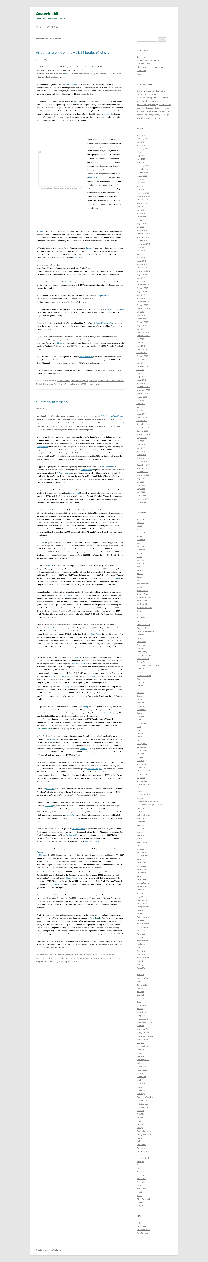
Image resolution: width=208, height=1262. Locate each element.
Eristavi (60, 343)
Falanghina (141, 723)
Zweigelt (140, 1206)
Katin (73, 604)
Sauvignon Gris (143, 1032)
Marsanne (93, 380)
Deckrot (140, 699)
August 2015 (142, 325)
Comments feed (143, 1229)
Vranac (139, 1195)
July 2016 (140, 312)
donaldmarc (94, 384)
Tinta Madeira (142, 1114)
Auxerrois (141, 563)
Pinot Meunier (143, 957)
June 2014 (141, 342)
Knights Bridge (103, 295)
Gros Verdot (142, 781)
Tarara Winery (83, 706)
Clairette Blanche (144, 675)
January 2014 (142, 352)
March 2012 (141, 380)
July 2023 (140, 152)
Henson (116, 578)
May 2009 (141, 488)
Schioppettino (142, 1046)
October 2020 (142, 220)
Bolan (65, 312)
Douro (139, 713)
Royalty (140, 1008)
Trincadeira (141, 1144)
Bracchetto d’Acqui (144, 607)
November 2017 (143, 284)
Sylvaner (140, 1073)
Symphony (141, 1076)
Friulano (140, 733)
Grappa (140, 757)
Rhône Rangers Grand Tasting (112, 416)
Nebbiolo (140, 889)
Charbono (141, 648)
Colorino (140, 682)
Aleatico (140, 529)
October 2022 (142, 172)
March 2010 (141, 454)
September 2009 (143, 475)
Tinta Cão (140, 1110)
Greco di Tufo (142, 764)
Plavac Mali (141, 968)
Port (138, 971)
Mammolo (141, 818)
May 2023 (141, 155)
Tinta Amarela (142, 1100)
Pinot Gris (141, 954)
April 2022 (141, 186)
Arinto (139, 553)
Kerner (139, 787)
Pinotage (140, 964)
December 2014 (143, 335)
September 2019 (143, 244)
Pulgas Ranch (70, 281)
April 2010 (141, 451)
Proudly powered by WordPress (48, 1250)
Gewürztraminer (143, 747)
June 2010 (141, 444)
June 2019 (141, 250)
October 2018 (142, 267)
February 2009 (143, 499)
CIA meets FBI (142, 57)
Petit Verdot (109, 380)
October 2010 (142, 431)
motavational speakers (146, 104)
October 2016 (142, 305)
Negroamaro (142, 900)
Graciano (140, 753)
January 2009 (142, 502)
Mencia (140, 832)
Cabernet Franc (63, 380)
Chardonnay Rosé (144, 655)
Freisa (139, 730)
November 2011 (143, 390)
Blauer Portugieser (144, 597)
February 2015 (143, 332)
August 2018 (142, 274)
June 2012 (141, 373)
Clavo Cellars (51, 739)
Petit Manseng (52, 958)
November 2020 (143, 216)
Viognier (39, 961)
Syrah (61, 384)
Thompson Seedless (145, 1097)
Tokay (139, 1121)
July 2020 (140, 227)
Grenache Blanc (98, 954)
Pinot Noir (119, 380)
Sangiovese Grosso (144, 1019)
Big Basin (74, 771)
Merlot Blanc (142, 842)
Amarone (140, 546)
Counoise (78, 954)
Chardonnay (142, 651)
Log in (139, 1222)
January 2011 (142, 420)
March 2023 (141, 162)
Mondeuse (141, 852)
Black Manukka (143, 583)
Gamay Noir (142, 743)
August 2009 (142, 478)
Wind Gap (90, 489)
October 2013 (142, 356)
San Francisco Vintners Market (85, 66)
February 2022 (143, 193)
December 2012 (143, 366)
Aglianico (140, 522)
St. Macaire (141, 1066)
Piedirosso (141, 944)
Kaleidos (67, 595)
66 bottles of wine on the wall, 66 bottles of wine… (72, 52)
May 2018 (141, 278)
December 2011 (143, 386)
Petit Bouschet (143, 923)
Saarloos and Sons (73, 835)
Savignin (140, 1042)
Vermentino (142, 1172)
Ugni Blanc (141, 1155)
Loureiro (140, 808)
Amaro (139, 543)
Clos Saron (49, 805)
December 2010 (143, 424)
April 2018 (141, 281)
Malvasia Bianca (143, 815)
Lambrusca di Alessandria (147, 801)
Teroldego (141, 1093)
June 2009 (141, 485)
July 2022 (140, 179)
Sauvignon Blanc (51, 384)
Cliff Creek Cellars (78, 663)
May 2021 (141, 210)
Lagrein (140, 798)
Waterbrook (45, 696)
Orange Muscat (143, 906)
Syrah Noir (141, 1083)
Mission (140, 845)
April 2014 (141, 346)
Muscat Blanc (142, 879)
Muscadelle (141, 872)
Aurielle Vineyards (70, 84)
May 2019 (141, 254)
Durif (139, 719)
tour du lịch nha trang (146, 111)
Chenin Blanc (142, 662)
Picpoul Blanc (142, 940)
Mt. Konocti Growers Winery (104, 323)
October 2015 (142, 322)
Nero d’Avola (142, 903)
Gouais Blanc (142, 750)
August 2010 (142, 437)
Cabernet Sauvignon (79, 380)
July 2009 (140, 482)
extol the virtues (108, 466)
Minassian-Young (89, 631)
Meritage (140, 835)
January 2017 (142, 298)
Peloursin (140, 920)
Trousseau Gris (143, 1151)
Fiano (139, 726)
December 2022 (143, 169)
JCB (94, 271)
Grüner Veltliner (143, 784)
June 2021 (141, 206)
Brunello (140, 611)
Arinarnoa (141, 550)
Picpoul (140, 937)
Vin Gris (140, 1185)
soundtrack (77, 257)
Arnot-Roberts (64, 473)
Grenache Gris (142, 774)
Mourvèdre (41, 958)
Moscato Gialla (143, 862)
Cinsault (69, 954)
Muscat (140, 876)
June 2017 (141, 295)
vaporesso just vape (145, 97)
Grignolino (141, 777)
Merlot (101, 380)
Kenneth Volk (53, 627)
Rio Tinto (140, 991)
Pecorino (140, 913)
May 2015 (141, 329)
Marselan (140, 825)
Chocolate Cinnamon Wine (148, 665)
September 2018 (143, 271)
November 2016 (143, 301)
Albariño (140, 526)
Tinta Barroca (142, 1107)
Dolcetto (140, 706)
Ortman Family (71, 878)
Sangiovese (141, 1015)
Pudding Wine (142, 978)
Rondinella (141, 998)
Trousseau (141, 1148)
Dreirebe (140, 716)
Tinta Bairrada (142, 1104)
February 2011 (143, 417)
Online (139, 91)
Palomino (141, 910)
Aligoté (139, 536)
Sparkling (140, 1056)
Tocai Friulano (142, 1117)
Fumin (139, 736)
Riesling (140, 988)
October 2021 (142, 199)
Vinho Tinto (141, 1189)
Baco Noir (141, 570)
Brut (138, 614)
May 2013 (141, 363)
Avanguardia (72, 339)
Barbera (140, 573)
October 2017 (142, 288)
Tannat (117, 958)
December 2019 (143, 233)
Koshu (139, 791)
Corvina (140, 689)
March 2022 (141, 189)
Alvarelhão (141, 539)
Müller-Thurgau (143, 869)
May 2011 (141, 407)
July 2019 (140, 247)
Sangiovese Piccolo (144, 1022)
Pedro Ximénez (143, 917)
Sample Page (52, 27)
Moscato (140, 859)
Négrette (140, 896)
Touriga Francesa (144, 1131)
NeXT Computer (107, 114)
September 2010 (143, 434)
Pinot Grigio (141, 951)
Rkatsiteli (40, 384)
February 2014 (143, 349)
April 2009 (141, 492)
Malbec (140, 811)
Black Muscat (142, 587)
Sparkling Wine (143, 1059)
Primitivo (140, 974)
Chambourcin (142, 645)
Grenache (87, 954)
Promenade (90, 248)
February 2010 (143, 458)
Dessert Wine (142, 702)
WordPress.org (143, 1233)
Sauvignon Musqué (145, 1036)
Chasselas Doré (143, 658)
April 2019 (141, 257)
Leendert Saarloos (92, 841)
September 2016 (143, 308)
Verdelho (140, 1168)
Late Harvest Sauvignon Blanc (149, 804)
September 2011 (143, 393)
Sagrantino (141, 1012)
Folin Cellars (74, 657)
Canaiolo (140, 634)
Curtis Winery (95, 634)
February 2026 (143, 138)
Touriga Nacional (144, 1134)
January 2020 (142, 230)
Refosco (140, 981)
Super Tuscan (142, 1070)
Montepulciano (143, 855)
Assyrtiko (140, 560)
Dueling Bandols (143, 63)
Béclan (139, 580)
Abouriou (140, 519)
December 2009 (143, 465)
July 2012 (140, 369)
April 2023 (141, 159)
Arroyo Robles (57, 884)
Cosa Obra (50, 788)
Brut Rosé (141, 617)
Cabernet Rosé (143, 628)
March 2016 (141, 318)
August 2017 (142, 291)
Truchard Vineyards (94, 768)
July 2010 (140, 441)
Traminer (140, 1138)
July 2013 (140, 359)
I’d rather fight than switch (148, 60)
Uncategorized (143, 1158)
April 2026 (141, 135)
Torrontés (141, 1124)
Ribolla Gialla (142, 985)
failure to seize (86, 469)
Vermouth (141, 1175)
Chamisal (83, 748)
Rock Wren (71, 815)
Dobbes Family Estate (93, 676)
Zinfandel (69, 384)
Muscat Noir (142, 886)
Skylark (51, 565)
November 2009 (143, 468)
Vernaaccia (141, 1178)
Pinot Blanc (141, 947)
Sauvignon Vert (143, 1039)
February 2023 (143, 165)
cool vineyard (74, 493)
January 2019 (142, 264)
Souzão (140, 1053)
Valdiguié (140, 1161)
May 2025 (141, 142)
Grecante (140, 760)
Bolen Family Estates (116, 309)
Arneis (139, 556)
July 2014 (140, 339)
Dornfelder (141, 709)
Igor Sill (140, 118)
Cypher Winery (42, 871)
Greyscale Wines (93, 177)
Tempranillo (142, 1090)
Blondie (54, 861)
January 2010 (142, 461)
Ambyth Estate (42, 446)
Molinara (140, 849)
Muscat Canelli (143, 883)
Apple (77, 101)
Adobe (42, 104)
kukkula (73, 894)
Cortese (140, 685)
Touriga (140, 1127)
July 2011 (140, 400)
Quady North (69, 686)
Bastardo (140, 577)
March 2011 (141, 414)
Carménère (141, 641)
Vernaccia (141, 1182)
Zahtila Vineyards (86, 356)
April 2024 (141, 145)
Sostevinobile (48, 13)
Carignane (61, 954)
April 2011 (141, 410)
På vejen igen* (143, 74)
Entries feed (141, 1226)
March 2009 (141, 495)
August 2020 (142, 223)
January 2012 (142, 383)
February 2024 (143, 148)
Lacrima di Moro (143, 794)
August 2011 (142, 397)
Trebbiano (141, 1141)
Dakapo (140, 696)
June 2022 (141, 182)
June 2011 (141, 403)
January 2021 (142, 213)
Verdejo (140, 1165)
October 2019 (142, 240)
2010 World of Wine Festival (60, 676)
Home (38, 27)
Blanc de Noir (142, 590)
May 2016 (141, 315)
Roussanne (88, 958)
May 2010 (141, 448)
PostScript (45, 110)
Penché (42, 231)
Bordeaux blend (143, 604)
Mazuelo (140, 828)
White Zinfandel (143, 1199)
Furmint (140, 740)
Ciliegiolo (140, 668)
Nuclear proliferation (154, 118)
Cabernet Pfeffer (143, 624)
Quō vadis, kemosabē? (52, 402)
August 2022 (142, 176)
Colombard (141, 679)
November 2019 (143, 237)
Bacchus (140, 566)
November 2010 (143, 427)
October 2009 (142, 471)
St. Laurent (141, 1063)
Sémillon (140, 1049)
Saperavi (140, 1025)
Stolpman (40, 542)
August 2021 (142, 203)
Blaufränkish (142, 600)
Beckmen (53, 509)
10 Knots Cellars (78, 828)
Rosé (80, 958)
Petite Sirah (64, 958)
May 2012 (141, 376)
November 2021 (143, 196)
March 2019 (141, 261)
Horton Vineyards (110, 713)
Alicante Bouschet (144, 533)
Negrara (140, 893)
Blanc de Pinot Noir (145, 594)
